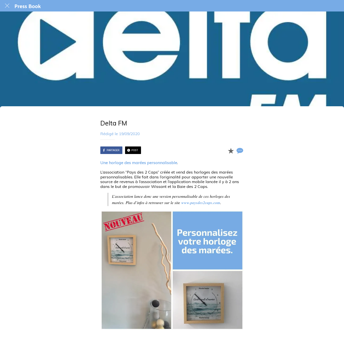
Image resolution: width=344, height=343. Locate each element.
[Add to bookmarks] (230, 150)
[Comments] (239, 150)
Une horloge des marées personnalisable (138, 162)
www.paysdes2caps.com (200, 202)
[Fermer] (7, 6)
